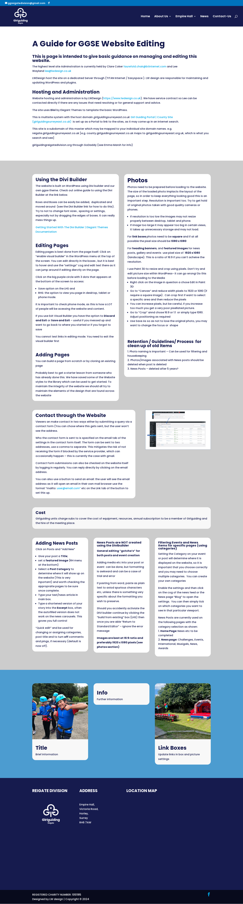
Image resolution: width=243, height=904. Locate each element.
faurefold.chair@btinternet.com (144, 66)
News (204, 16)
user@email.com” (69, 488)
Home (145, 16)
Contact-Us (222, 16)
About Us (161, 16)
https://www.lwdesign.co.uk (122, 98)
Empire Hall (184, 16)
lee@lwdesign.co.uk (58, 71)
